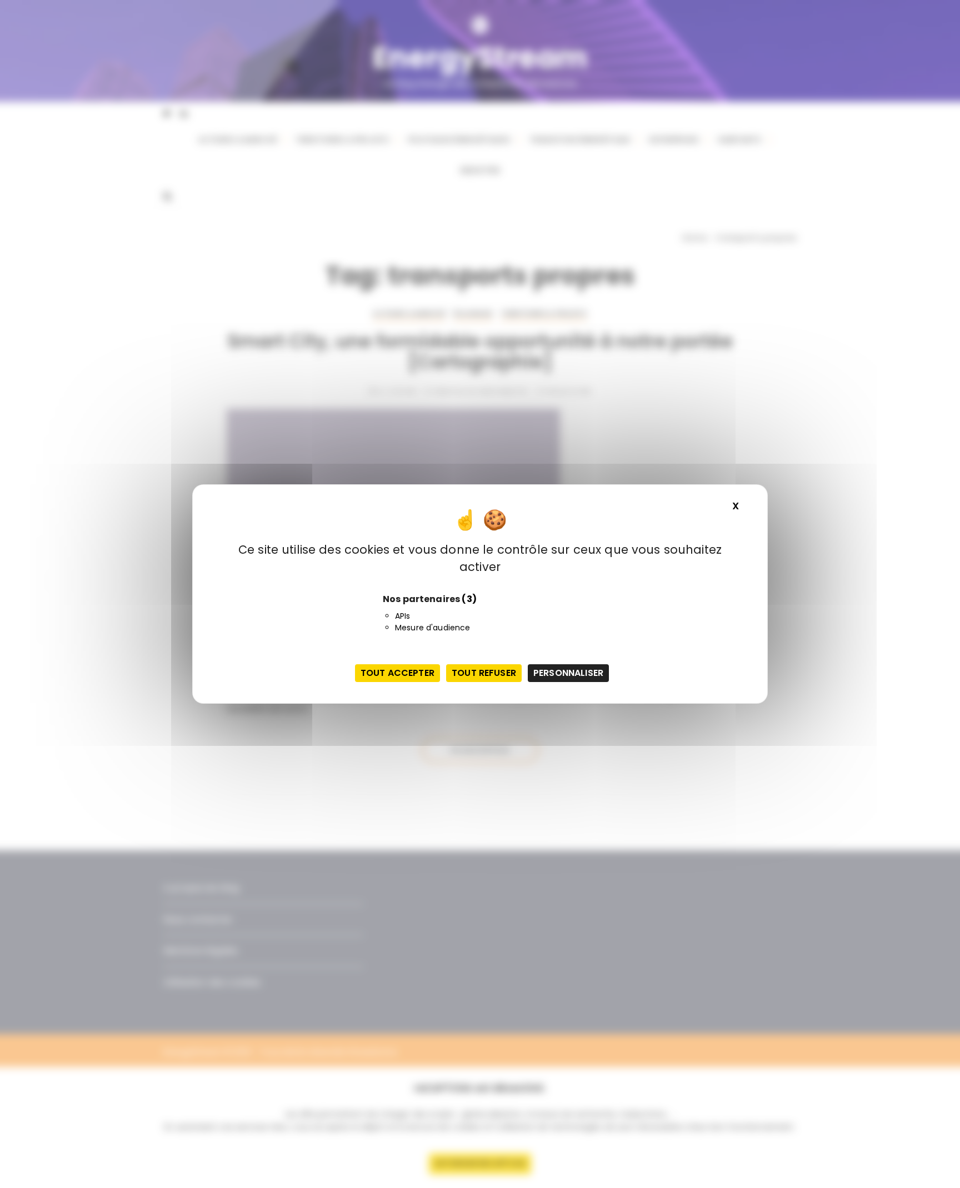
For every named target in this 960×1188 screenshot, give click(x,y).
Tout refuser (484, 672)
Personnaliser (568, 672)
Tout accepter (397, 672)
